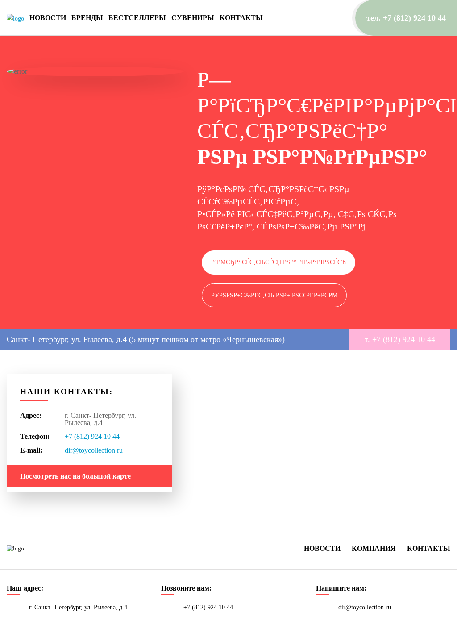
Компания (374, 548)
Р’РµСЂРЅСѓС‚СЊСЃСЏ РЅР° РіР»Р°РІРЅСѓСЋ (278, 262)
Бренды (87, 17)
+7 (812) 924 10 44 (92, 436)
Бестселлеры (137, 17)
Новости (47, 17)
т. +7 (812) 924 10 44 (400, 339)
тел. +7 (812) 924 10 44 (406, 17)
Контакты (241, 17)
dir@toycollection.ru (94, 450)
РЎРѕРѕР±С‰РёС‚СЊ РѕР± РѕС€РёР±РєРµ (274, 295)
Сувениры (192, 17)
